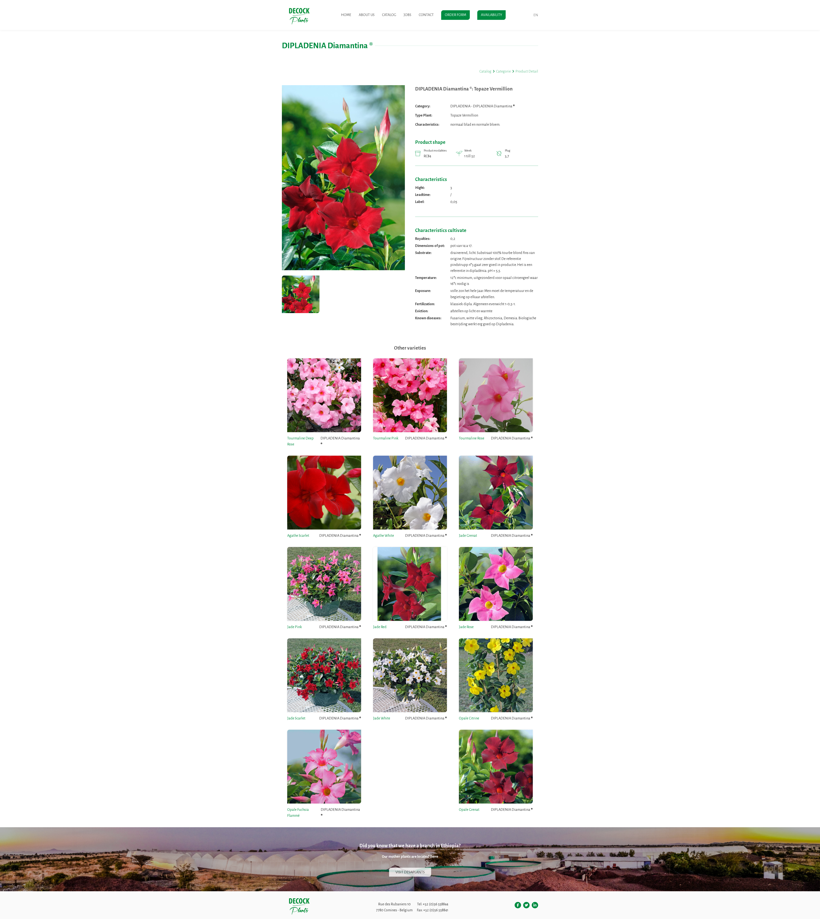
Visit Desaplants (410, 872)
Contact (426, 15)
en (535, 15)
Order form (455, 15)
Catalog (389, 15)
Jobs (407, 15)
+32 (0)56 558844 (435, 904)
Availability (491, 15)
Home (346, 15)
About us (367, 15)
